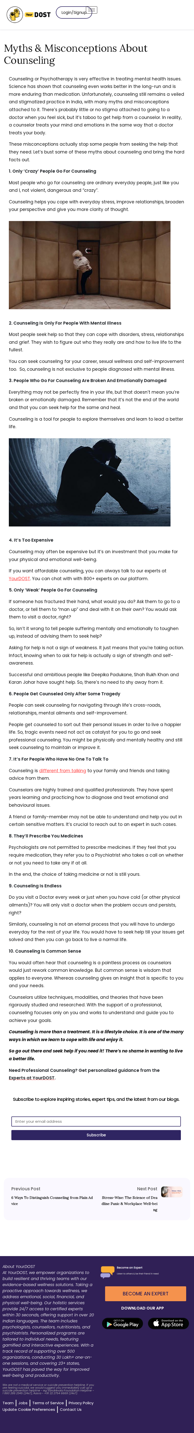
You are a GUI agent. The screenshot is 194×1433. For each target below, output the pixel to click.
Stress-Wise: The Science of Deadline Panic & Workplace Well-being (129, 1203)
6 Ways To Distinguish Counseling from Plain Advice (52, 1200)
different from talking (62, 771)
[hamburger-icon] (91, 10)
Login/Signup (74, 12)
